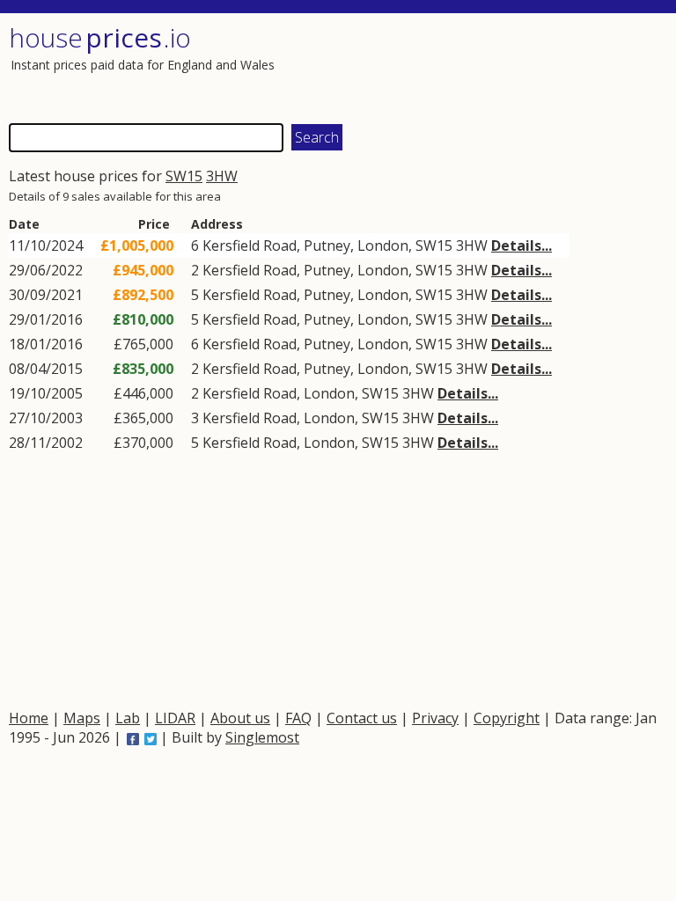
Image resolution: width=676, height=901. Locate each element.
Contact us (362, 718)
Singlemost (262, 737)
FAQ (298, 718)
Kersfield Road (249, 245)
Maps (81, 718)
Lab (127, 718)
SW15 (183, 176)
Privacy (435, 718)
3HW (222, 176)
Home (28, 718)
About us (240, 718)
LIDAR (175, 718)
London (382, 245)
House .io (100, 37)
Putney (327, 245)
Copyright (507, 718)
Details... (521, 245)
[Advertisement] (501, 66)
